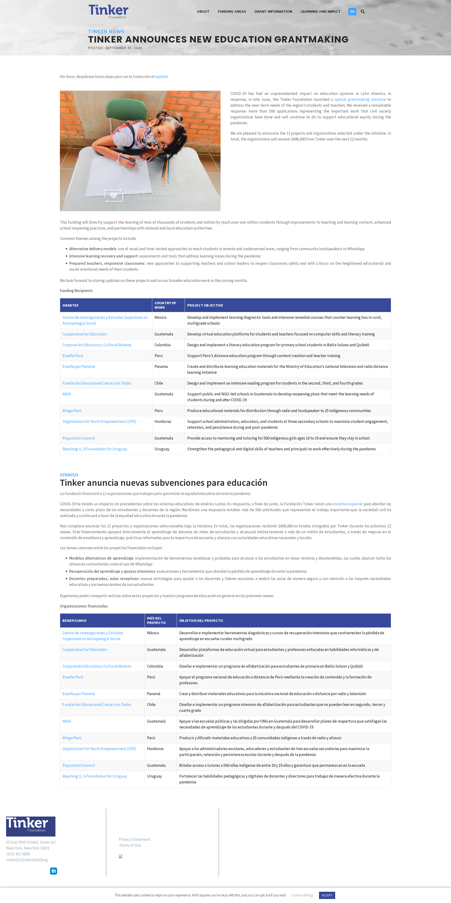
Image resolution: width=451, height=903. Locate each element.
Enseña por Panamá (78, 366)
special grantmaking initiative (361, 99)
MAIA (66, 394)
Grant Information (273, 11)
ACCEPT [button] (327, 895)
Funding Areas (232, 11)
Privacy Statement (135, 839)
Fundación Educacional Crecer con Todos (96, 383)
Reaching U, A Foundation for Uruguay (94, 449)
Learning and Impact (321, 11)
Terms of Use (130, 845)
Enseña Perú (72, 355)
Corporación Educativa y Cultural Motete (96, 344)
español (161, 76)
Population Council (78, 438)
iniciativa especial (347, 503)
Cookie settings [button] (302, 895)
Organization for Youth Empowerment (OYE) (99, 421)
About (203, 11)
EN (352, 11)
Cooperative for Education (84, 334)
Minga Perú (72, 410)
